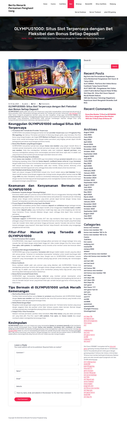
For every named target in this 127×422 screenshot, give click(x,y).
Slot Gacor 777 (90, 287)
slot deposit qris (89, 318)
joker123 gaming (110, 12)
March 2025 (88, 168)
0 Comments (45, 104)
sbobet (86, 251)
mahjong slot (89, 244)
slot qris (87, 292)
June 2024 (88, 190)
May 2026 (87, 140)
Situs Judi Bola (101, 4)
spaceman (88, 304)
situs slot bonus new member (95, 254)
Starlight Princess (91, 309)
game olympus (88, 370)
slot (85, 325)
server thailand (88, 381)
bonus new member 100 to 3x (95, 232)
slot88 (86, 299)
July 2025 (87, 159)
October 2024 (89, 180)
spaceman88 (89, 306)
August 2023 (89, 214)
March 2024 (88, 197)
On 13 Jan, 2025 (13, 104)
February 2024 (89, 199)
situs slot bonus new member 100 (97, 256)
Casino (53, 4)
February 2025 (89, 171)
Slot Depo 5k (89, 282)
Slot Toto (87, 294)
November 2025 (90, 149)
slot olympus (73, 113)
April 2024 (88, 194)
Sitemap (79, 4)
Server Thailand (95, 12)
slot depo (87, 275)
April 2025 (88, 166)
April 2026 (88, 142)
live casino (88, 242)
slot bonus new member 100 (95, 273)
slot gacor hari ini (91, 290)
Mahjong (113, 4)
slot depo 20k (89, 280)
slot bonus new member (93, 271)
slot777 (87, 297)
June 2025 (88, 161)
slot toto (87, 332)
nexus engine (88, 384)
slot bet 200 (88, 261)
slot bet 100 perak (89, 373)
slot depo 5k (88, 397)
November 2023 (90, 206)
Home (45, 4)
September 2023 (90, 211)
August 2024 (89, 185)
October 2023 (89, 209)
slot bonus (88, 266)
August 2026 (89, 132)
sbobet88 (87, 364)
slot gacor (88, 285)
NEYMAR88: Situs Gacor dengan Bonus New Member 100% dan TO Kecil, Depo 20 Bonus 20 (100, 116)
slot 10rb (86, 377)
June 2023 (88, 218)
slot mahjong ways (90, 362)
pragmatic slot (88, 386)
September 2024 (90, 183)
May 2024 (87, 192)
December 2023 (90, 204)
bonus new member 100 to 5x (95, 235)
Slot (70, 4)
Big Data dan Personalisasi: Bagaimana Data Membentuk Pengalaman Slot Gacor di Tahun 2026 (101, 79)
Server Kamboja (80, 12)
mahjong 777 (88, 339)
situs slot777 (88, 368)
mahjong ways (88, 330)
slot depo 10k (89, 278)
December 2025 (90, 147)
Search (87, 60)
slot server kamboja (90, 375)
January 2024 (89, 202)
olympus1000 (89, 249)
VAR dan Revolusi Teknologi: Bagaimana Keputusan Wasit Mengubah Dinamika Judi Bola (100, 100)
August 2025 (89, 156)
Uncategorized (90, 311)
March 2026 (88, 144)
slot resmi (87, 341)
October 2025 (89, 151)
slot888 (87, 302)
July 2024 (88, 187)
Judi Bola (62, 4)
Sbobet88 (88, 4)
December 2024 (90, 175)
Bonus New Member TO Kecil (95, 114)
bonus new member (91, 228)
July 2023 (87, 216)
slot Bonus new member (91, 388)
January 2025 (89, 173)
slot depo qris (88, 390)
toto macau (88, 323)
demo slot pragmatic (90, 321)
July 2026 (88, 135)
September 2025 (90, 154)
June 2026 (88, 137)
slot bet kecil (89, 263)
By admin (25, 104)
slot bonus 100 (89, 268)
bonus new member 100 (93, 230)
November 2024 (90, 178)
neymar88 (88, 247)
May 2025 (87, 163)
